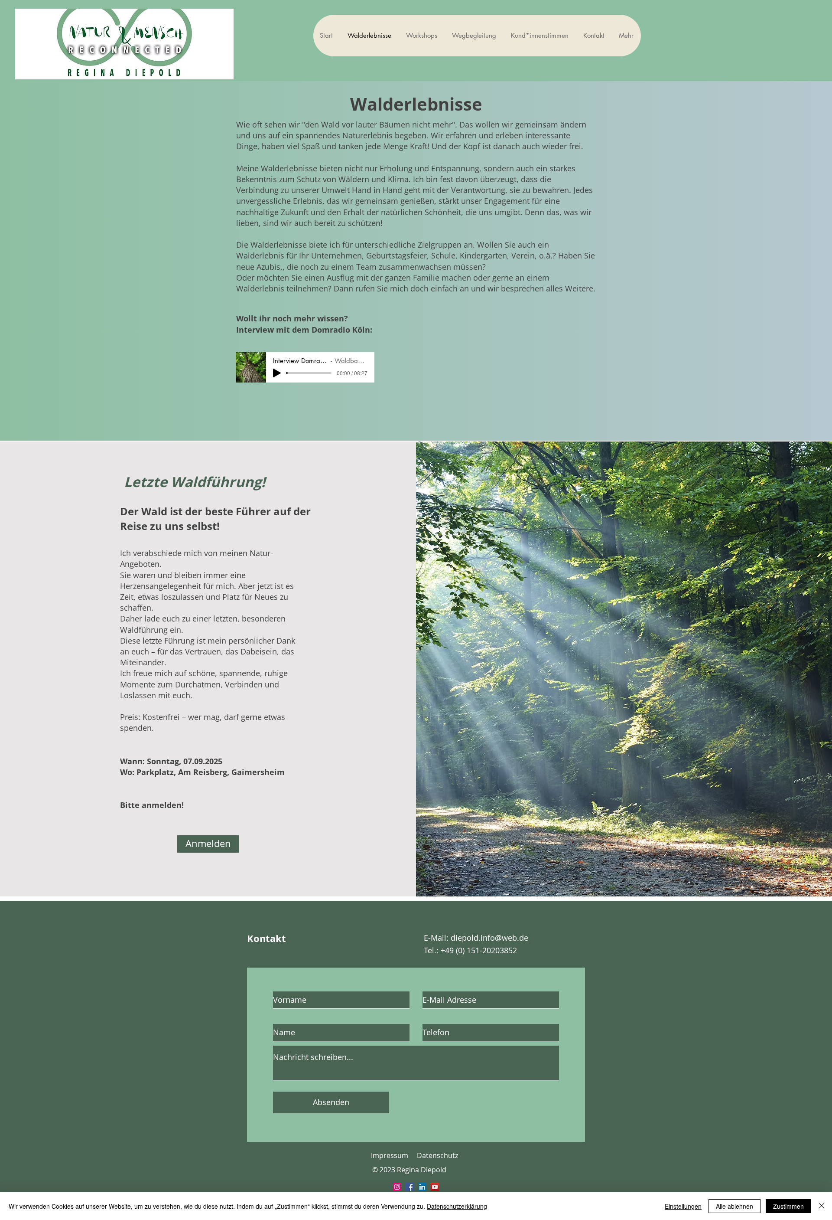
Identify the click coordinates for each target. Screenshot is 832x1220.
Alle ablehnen (734, 1206)
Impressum (389, 1155)
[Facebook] (410, 1187)
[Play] (277, 373)
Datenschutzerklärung (457, 1206)
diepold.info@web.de (489, 937)
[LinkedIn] (422, 1187)
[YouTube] (435, 1187)
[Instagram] (397, 1187)
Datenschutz (437, 1155)
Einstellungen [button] (683, 1206)
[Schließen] (821, 1206)
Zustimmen (788, 1206)
